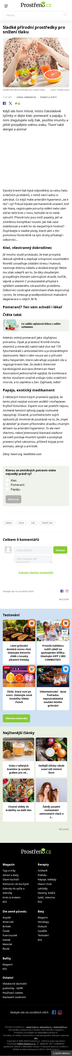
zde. (36, 1038)
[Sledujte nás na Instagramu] (67, 591)
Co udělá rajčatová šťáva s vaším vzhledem (41, 325)
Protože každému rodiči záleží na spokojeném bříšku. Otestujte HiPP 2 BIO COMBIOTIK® (53, 652)
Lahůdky (43, 888)
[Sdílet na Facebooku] (4, 104)
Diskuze (42, 926)
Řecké (6, 948)
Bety (41, 911)
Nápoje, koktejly (47, 879)
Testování (43, 935)
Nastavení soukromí (14, 997)
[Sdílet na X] (10, 104)
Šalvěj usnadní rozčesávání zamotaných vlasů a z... (51, 812)
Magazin (43, 917)
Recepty (43, 864)
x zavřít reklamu (61, 1053)
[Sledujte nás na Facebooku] (62, 591)
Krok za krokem (11, 897)
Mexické (7, 944)
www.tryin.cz (32, 1027)
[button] (65, 15)
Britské (7, 926)
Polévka (42, 875)
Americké (8, 921)
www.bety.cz (45, 1027)
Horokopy (43, 921)
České (6, 931)
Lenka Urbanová (26, 97)
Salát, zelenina (46, 897)
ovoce (21, 523)
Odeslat (60, 550)
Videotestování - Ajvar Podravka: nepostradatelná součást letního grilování (53, 698)
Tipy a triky (9, 870)
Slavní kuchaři (11, 879)
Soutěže (42, 931)
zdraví (9, 523)
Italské (6, 939)
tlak (33, 523)
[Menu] (6, 6)
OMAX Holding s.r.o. (26, 1043)
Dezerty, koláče (46, 893)
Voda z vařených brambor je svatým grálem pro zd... (18, 769)
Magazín (9, 864)
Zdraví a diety (48, 97)
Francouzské (10, 935)
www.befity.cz (60, 1027)
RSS (5, 901)
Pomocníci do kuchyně (16, 884)
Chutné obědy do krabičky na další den (18, 808)
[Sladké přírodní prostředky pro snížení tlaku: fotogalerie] (36, 62)
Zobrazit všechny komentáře (36, 572)
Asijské (7, 917)
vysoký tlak (47, 523)
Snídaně (42, 870)
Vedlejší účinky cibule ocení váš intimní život (51, 769)
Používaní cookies (13, 992)
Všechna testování (16, 718)
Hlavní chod (45, 884)
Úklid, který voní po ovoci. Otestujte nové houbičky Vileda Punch (19, 697)
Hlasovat (13, 499)
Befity (7, 958)
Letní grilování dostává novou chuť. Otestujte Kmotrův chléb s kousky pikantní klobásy (19, 652)
